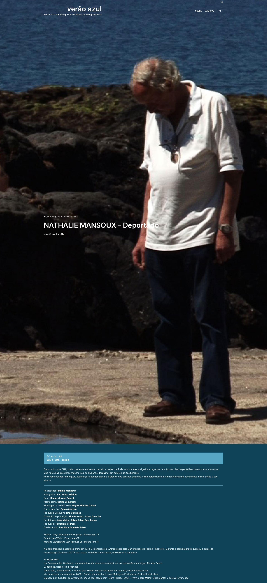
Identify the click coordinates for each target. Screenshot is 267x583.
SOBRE (198, 11)
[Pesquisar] (222, 2)
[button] (221, 10)
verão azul (84, 9)
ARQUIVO (209, 11)
